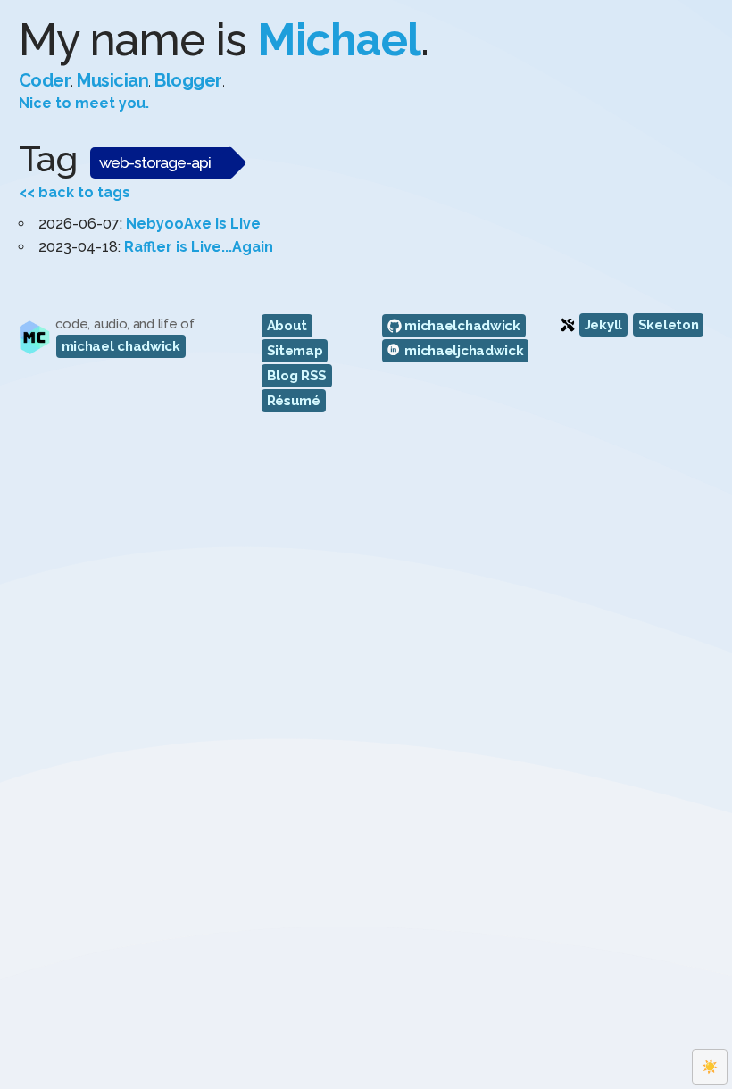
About (287, 326)
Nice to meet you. (84, 103)
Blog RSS (297, 376)
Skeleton (668, 325)
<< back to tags (74, 192)
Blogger (188, 80)
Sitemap (295, 351)
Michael (338, 39)
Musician (112, 80)
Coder (45, 80)
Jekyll (603, 325)
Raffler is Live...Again (198, 246)
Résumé (293, 401)
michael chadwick (121, 346)
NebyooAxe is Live (193, 223)
